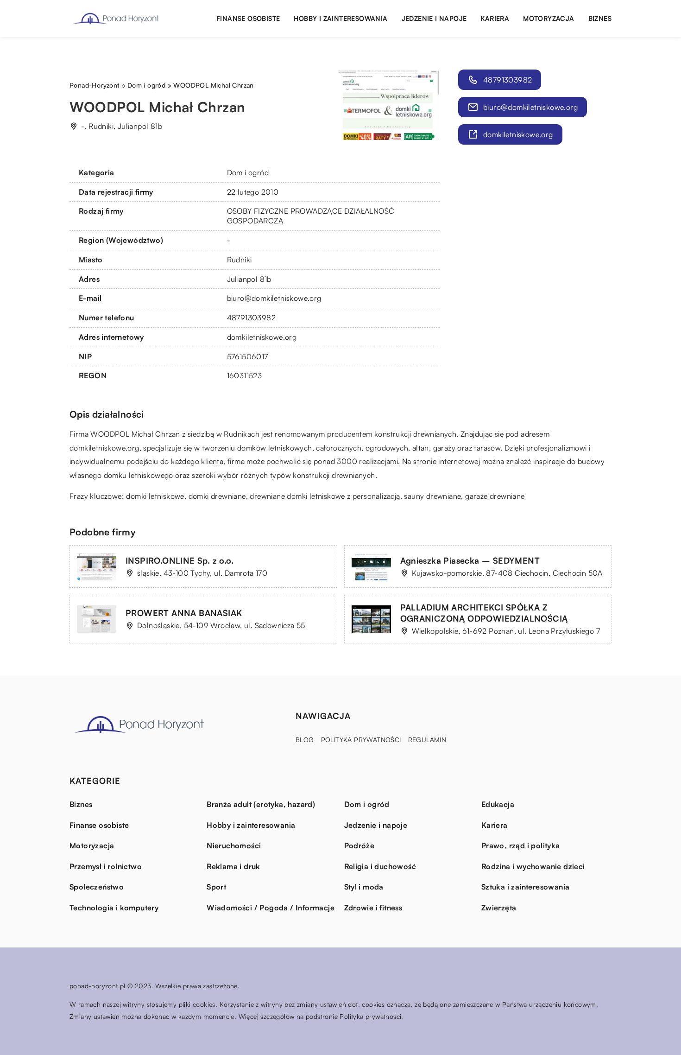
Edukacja (497, 804)
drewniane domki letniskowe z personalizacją (325, 496)
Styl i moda (364, 886)
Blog (305, 740)
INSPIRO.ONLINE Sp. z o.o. (179, 560)
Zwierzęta (499, 907)
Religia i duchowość (380, 866)
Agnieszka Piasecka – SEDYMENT (470, 560)
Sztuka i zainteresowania (525, 886)
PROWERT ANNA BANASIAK (184, 613)
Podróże (359, 845)
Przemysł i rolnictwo (105, 866)
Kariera (494, 18)
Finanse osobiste (248, 18)
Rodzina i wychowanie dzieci (533, 866)
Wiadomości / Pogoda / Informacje (270, 907)
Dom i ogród (248, 172)
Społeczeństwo (96, 886)
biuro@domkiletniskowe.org (274, 298)
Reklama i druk (233, 866)
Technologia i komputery (113, 907)
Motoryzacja (548, 18)
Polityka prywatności (361, 740)
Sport (216, 886)
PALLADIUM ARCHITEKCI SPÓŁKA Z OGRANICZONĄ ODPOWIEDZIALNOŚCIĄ (484, 612)
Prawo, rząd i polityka (520, 845)
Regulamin (427, 740)
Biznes (600, 18)
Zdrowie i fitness (373, 907)
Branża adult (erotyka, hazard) (261, 804)
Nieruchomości (234, 845)
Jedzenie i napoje (434, 18)
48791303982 (251, 317)
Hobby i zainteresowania (340, 18)
